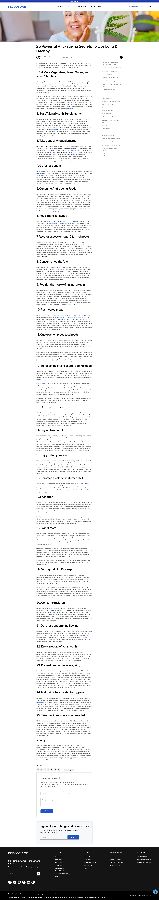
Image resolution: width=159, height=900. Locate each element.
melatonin (53, 610)
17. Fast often (105, 125)
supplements (54, 129)
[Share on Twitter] (44, 769)
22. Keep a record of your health (110, 142)
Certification (87, 859)
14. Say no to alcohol (107, 113)
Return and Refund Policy (62, 874)
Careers (112, 857)
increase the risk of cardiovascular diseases (61, 223)
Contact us (58, 857)
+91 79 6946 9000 (142, 857)
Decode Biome (82, 6)
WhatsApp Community (116, 862)
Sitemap (57, 876)
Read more (88, 639)
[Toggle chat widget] (155, 891)
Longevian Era (88, 865)
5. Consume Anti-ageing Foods (110, 77)
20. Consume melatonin (108, 135)
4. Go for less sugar (107, 74)
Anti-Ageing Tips (68, 770)
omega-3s (60, 267)
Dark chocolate (41, 384)
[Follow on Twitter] (14, 882)
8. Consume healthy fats (108, 89)
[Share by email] (51, 769)
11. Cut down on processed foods (111, 101)
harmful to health (79, 294)
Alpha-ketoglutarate (74, 150)
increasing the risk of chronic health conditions (71, 319)
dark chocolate (41, 200)
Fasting (38, 502)
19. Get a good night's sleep (109, 132)
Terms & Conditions (61, 871)
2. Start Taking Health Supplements (111, 68)
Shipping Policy (59, 868)
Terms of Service (46, 786)
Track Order (58, 859)
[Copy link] (37, 769)
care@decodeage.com (144, 859)
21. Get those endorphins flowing (111, 138)
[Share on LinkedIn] (55, 769)
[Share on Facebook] (41, 769)
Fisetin (53, 150)
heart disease (41, 173)
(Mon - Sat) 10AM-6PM (144, 862)
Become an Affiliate (115, 859)
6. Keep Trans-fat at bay (108, 81)
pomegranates (71, 200)
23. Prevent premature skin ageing (111, 145)
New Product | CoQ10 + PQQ (79, 1)
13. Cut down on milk (107, 110)
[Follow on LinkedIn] (33, 882)
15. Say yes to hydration (108, 117)
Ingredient (87, 857)
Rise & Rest (71, 6)
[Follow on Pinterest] (24, 882)
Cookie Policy (59, 865)
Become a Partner (115, 865)
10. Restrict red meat (107, 98)
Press (85, 868)
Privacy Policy (80, 784)
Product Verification (90, 862)
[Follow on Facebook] (10, 882)
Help (99, 6)
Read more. (70, 109)
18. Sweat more (106, 128)
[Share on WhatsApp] (58, 769)
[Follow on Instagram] (19, 882)
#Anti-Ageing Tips (66, 57)
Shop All (60, 6)
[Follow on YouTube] (28, 882)
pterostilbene (69, 152)
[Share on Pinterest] (48, 769)
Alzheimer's (40, 702)
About (91, 6)
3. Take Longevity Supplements (110, 71)
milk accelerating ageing (52, 413)
